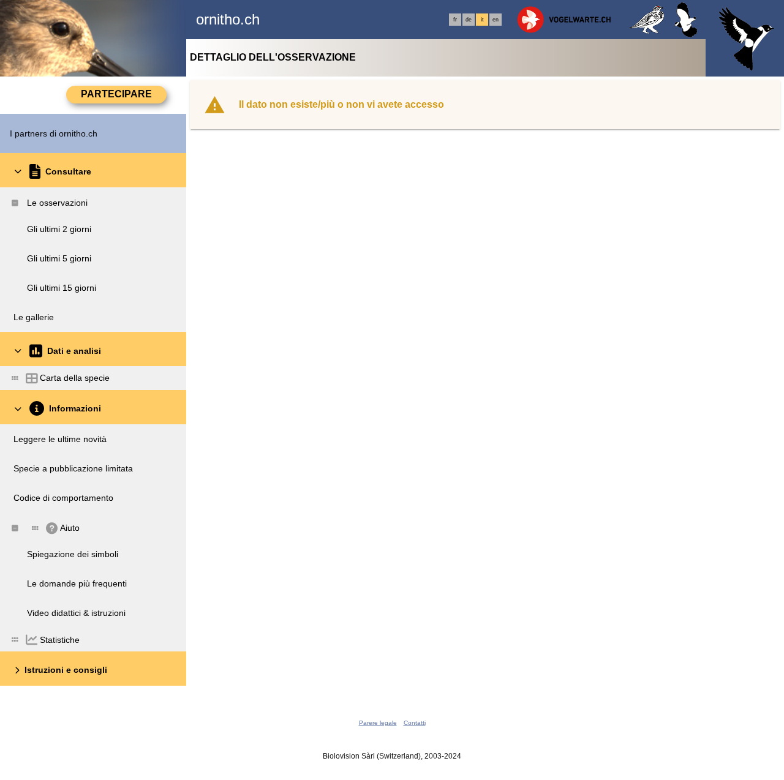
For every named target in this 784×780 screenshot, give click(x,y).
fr (455, 20)
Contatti (415, 722)
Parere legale (378, 722)
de (469, 20)
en (495, 20)
